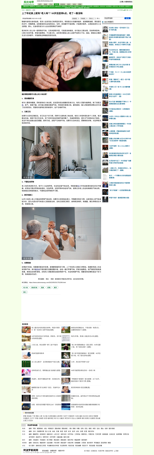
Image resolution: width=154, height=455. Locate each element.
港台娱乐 (57, 440)
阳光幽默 (78, 445)
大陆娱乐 (36, 440)
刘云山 (73, 418)
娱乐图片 (84, 440)
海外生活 (57, 6)
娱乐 (68, 4)
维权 (90, 428)
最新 (30, 428)
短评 (65, 431)
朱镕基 (29, 416)
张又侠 (85, 416)
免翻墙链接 (128, 1)
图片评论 (91, 431)
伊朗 (24, 416)
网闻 (74, 428)
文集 (57, 431)
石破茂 (41, 418)
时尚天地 (70, 443)
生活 (56, 4)
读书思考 (121, 6)
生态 (98, 428)
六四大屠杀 (79, 416)
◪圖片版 (125, 10)
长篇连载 (80, 7)
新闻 (45, 4)
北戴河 (61, 418)
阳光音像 (99, 445)
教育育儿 (77, 6)
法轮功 (90, 416)
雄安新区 (51, 418)
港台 (102, 428)
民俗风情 (104, 443)
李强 (36, 418)
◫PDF (130, 10)
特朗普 (95, 416)
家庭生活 (45, 6)
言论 (34, 431)
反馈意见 (94, 451)
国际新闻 (58, 428)
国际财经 (65, 428)
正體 (121, 1)
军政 (34, 428)
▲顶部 (116, 451)
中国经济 (71, 416)
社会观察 (50, 443)
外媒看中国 (40, 431)
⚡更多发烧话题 (28, 413)
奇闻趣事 (77, 443)
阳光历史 (71, 445)
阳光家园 (92, 445)
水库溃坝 (59, 416)
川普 (40, 416)
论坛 (74, 4)
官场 (82, 428)
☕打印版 (120, 10)
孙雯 (45, 418)
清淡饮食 (34, 287)
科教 (78, 428)
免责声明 (101, 451)
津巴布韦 (68, 418)
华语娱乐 (43, 440)
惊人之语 (48, 431)
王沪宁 (32, 418)
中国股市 (26, 418)
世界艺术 (67, 7)
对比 (77, 431)
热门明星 (50, 440)
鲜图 (109, 443)
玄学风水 (64, 6)
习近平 (65, 416)
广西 (33, 416)
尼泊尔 (30, 420)
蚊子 (79, 186)
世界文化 (115, 6)
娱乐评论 (70, 440)
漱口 (24, 292)
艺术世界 (89, 6)
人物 (70, 428)
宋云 (47, 279)
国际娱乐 (63, 440)
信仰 (106, 428)
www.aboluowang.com (45, 1)
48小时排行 (109, 22)
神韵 (37, 416)
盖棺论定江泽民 (41, 445)
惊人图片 (32, 445)
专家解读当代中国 (53, 445)
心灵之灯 (51, 6)
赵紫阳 (92, 418)
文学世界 (73, 7)
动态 (53, 431)
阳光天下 (85, 445)
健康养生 (32, 6)
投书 (73, 431)
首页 (39, 4)
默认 (98, 18)
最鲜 (30, 443)
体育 (94, 428)
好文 (69, 431)
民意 (85, 431)
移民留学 (63, 443)
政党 (61, 431)
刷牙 (55, 287)
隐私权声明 (109, 451)
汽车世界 (57, 443)
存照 (81, 431)
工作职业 (70, 6)
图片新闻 (86, 7)
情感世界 (43, 443)
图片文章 (66, 437)
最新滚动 (26, 6)
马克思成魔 (52, 416)
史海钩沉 (38, 6)
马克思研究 (63, 445)
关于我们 (87, 451)
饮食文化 (36, 443)
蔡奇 (83, 418)
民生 (86, 428)
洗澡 (42, 287)
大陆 (45, 428)
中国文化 (83, 6)
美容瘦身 (96, 6)
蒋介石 (56, 418)
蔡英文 (87, 418)
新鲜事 (62, 4)
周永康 (98, 418)
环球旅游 (97, 443)
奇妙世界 (90, 443)
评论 (50, 4)
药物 (48, 287)
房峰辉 (78, 418)
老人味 (25, 287)
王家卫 (25, 420)
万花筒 (83, 443)
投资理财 (108, 6)
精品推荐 (77, 440)
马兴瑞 (45, 416)
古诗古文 (102, 6)
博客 (79, 4)
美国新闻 (40, 428)
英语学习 (128, 6)
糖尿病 (37, 269)
